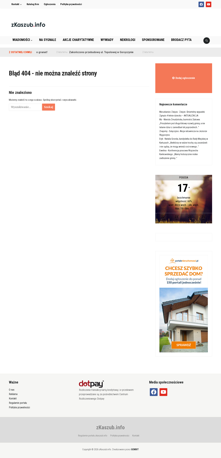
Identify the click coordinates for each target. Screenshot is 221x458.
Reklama (13, 394)
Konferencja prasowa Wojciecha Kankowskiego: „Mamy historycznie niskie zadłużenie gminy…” (178, 154)
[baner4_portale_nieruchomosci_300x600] (183, 303)
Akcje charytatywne (78, 40)
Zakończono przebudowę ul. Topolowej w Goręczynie (96, 52)
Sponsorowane (153, 40)
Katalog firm (33, 4)
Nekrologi (127, 40)
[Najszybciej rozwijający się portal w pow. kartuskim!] (28, 24)
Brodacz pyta (181, 40)
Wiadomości (21, 40)
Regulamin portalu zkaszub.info (92, 435)
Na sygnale (47, 40)
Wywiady (107, 40)
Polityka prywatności (71, 4)
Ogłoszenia (49, 4)
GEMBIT (135, 449)
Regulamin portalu (18, 402)
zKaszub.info (110, 427)
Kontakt (15, 4)
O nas (11, 389)
